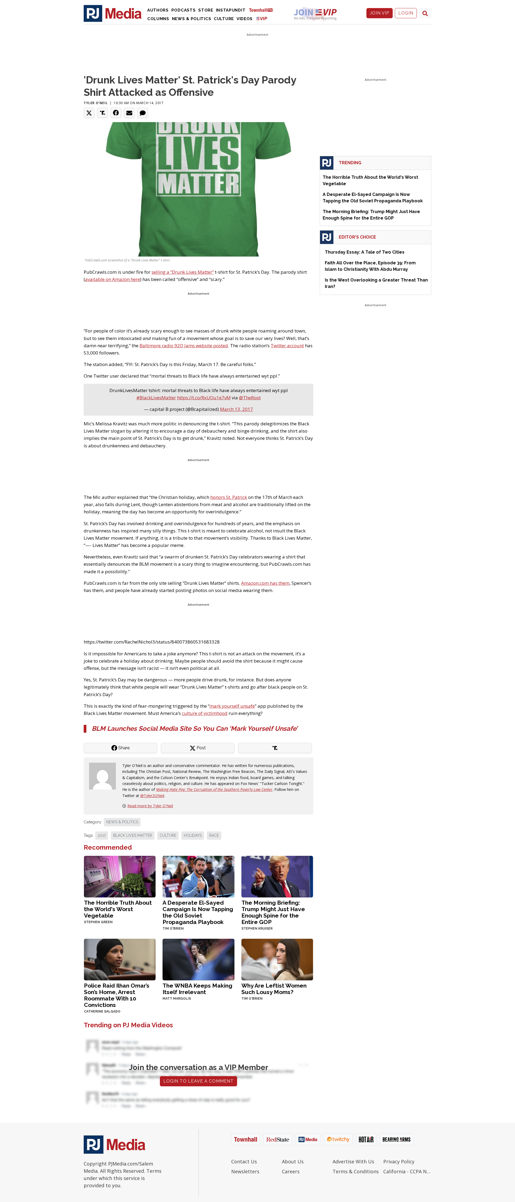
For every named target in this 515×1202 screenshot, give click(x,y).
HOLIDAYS (193, 835)
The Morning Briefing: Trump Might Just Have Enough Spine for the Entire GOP (273, 912)
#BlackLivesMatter (156, 397)
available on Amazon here (112, 279)
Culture (224, 18)
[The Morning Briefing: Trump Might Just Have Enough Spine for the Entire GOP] (277, 876)
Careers (291, 1171)
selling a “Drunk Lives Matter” (183, 272)
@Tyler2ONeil (152, 795)
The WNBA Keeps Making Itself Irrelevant (197, 988)
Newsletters (245, 1171)
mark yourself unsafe (232, 706)
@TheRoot (250, 397)
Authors (158, 10)
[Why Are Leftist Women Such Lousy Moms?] (277, 959)
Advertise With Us (353, 1161)
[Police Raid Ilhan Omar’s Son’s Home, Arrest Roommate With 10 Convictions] (120, 959)
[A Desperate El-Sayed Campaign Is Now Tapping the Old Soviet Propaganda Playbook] (198, 876)
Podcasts (183, 10)
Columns (158, 18)
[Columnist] (104, 775)
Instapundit (231, 10)
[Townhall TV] (263, 9)
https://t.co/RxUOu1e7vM (204, 397)
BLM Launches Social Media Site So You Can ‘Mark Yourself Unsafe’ (194, 728)
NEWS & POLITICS (122, 822)
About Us (293, 1161)
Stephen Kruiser (257, 928)
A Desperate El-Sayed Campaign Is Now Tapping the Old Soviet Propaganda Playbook (198, 912)
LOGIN (405, 13)
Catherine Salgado (102, 1011)
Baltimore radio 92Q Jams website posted (183, 345)
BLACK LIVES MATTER (132, 835)
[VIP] (261, 18)
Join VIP (379, 13)
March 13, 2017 (236, 409)
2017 (102, 835)
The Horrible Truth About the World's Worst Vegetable (118, 909)
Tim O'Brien (173, 928)
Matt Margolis (177, 998)
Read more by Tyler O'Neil (150, 805)
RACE (214, 835)
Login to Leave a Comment (198, 1081)
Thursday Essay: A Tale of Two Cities (364, 252)
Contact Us (244, 1161)
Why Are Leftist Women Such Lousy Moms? (274, 988)
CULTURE (168, 835)
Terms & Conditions (356, 1171)
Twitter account (287, 345)
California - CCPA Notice (407, 1171)
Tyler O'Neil (96, 103)
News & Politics (191, 18)
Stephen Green (98, 922)
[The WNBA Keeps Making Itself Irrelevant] (198, 959)
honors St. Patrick (228, 497)
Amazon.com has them (265, 583)
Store (205, 10)
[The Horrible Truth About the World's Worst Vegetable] (120, 876)
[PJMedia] (113, 13)
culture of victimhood (204, 713)
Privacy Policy (398, 1161)
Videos (245, 18)
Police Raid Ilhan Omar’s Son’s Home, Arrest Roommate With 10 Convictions (116, 995)
